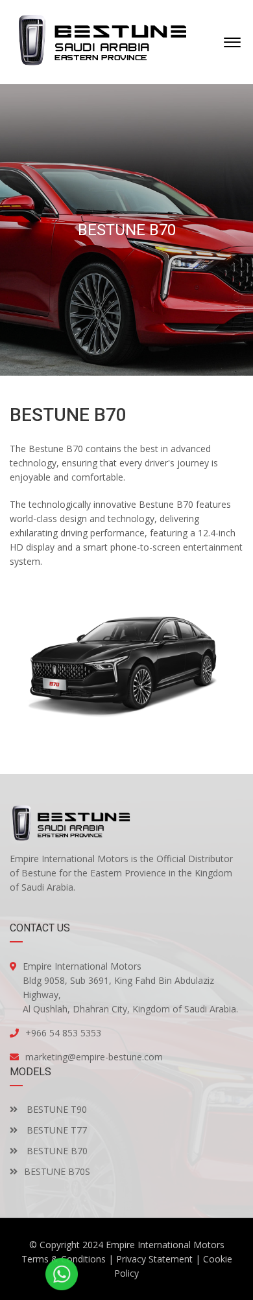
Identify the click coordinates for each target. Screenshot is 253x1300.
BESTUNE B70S (57, 1171)
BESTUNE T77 (55, 1130)
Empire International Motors (165, 1244)
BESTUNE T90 (55, 1109)
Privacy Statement (154, 1259)
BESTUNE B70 (56, 1151)
